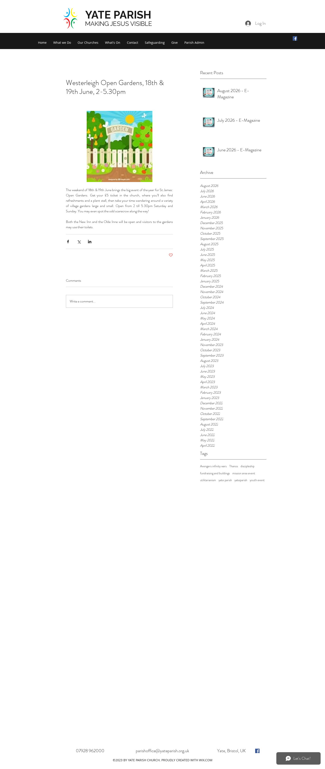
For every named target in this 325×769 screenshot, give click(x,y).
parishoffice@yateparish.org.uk (162, 751)
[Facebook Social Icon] (295, 38)
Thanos (233, 466)
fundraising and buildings (215, 473)
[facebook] (257, 751)
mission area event (243, 473)
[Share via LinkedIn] (90, 241)
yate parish (225, 480)
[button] (62, 42)
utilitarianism (208, 480)
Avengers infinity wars (213, 466)
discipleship (247, 466)
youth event (257, 480)
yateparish (241, 480)
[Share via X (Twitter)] (79, 241)
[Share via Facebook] (68, 241)
